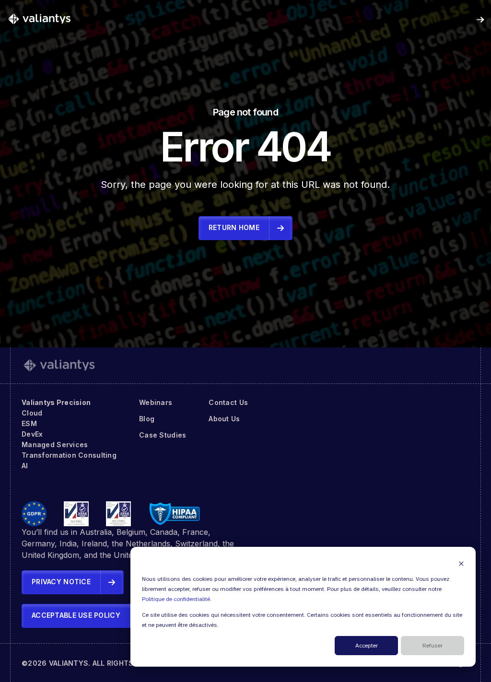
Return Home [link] (234, 227)
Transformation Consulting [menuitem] (69, 455)
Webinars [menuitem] (155, 402)
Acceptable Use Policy (76, 615)
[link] (39, 18)
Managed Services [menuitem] (55, 444)
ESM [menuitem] (29, 423)
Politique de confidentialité (176, 599)
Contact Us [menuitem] (228, 402)
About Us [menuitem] (224, 419)
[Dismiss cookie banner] (461, 563)
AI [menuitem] (25, 466)
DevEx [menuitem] (32, 434)
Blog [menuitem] (146, 419)
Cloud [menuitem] (32, 413)
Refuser (432, 645)
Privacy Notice (61, 582)
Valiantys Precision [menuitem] (56, 402)
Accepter (366, 645)
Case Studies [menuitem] (162, 435)
